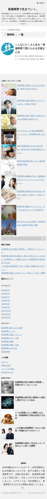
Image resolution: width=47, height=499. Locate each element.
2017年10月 (6, 317)
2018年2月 (5, 304)
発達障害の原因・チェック (11, 335)
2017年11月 (6, 314)
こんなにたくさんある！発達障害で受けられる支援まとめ (30, 48)
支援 (27, 59)
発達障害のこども (8, 331)
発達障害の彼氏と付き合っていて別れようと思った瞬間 (23, 273)
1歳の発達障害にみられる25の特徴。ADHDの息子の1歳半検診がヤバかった (31, 149)
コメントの (7, 369)
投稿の (6, 365)
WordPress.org (7, 372)
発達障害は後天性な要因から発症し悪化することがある (23, 256)
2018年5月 (5, 294)
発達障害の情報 (33, 56)
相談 (37, 59)
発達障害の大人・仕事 (10, 338)
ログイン (4, 362)
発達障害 (32, 59)
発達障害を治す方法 (9, 348)
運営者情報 (5, 352)
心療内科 (22, 59)
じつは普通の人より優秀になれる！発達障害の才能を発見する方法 (30, 415)
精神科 (42, 59)
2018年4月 (5, 297)
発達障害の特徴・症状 (10, 345)
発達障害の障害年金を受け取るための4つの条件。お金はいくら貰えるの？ (31, 194)
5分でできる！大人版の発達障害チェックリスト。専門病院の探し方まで (31, 134)
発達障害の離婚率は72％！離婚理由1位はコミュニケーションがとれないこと (31, 179)
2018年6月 (5, 290)
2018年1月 (5, 307)
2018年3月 (5, 300)
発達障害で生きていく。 (23, 9)
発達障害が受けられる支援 (11, 328)
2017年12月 (6, 311)
